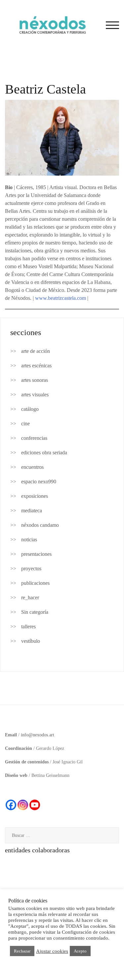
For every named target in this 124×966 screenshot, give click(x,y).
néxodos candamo (40, 525)
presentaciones (36, 554)
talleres (28, 626)
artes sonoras (34, 380)
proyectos (31, 568)
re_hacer (30, 597)
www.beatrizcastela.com (60, 298)
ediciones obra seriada (44, 452)
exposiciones (34, 496)
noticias (29, 539)
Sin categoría (34, 612)
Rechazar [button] (22, 951)
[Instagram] (23, 805)
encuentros (32, 467)
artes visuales (35, 394)
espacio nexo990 (38, 481)
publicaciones (35, 583)
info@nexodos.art (37, 734)
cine (25, 423)
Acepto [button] (80, 951)
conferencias (34, 438)
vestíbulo (30, 641)
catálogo (30, 409)
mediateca (31, 510)
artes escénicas (36, 365)
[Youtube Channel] (34, 805)
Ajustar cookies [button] (52, 951)
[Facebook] (11, 805)
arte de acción (35, 351)
